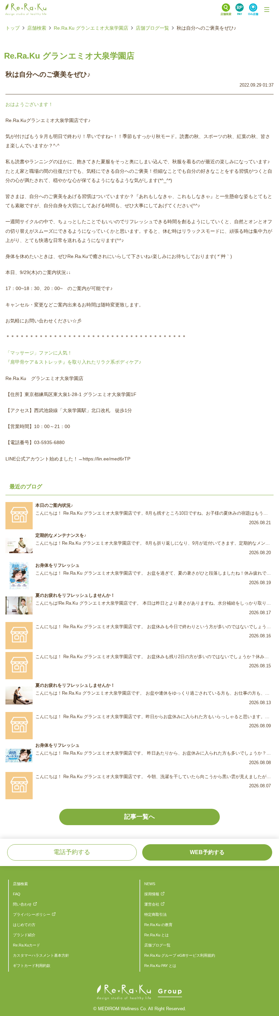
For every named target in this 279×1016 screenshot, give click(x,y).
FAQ (16, 894)
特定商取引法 (155, 914)
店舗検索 (36, 28)
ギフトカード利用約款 (31, 966)
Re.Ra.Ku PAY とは (160, 966)
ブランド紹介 (24, 935)
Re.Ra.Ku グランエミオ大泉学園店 (91, 28)
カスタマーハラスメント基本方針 (41, 955)
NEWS (149, 884)
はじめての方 (24, 925)
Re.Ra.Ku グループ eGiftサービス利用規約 (179, 955)
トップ (12, 28)
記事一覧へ (139, 816)
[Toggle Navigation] (267, 9)
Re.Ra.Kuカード (26, 945)
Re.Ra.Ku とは (156, 935)
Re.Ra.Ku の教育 (158, 925)
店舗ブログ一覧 (152, 28)
